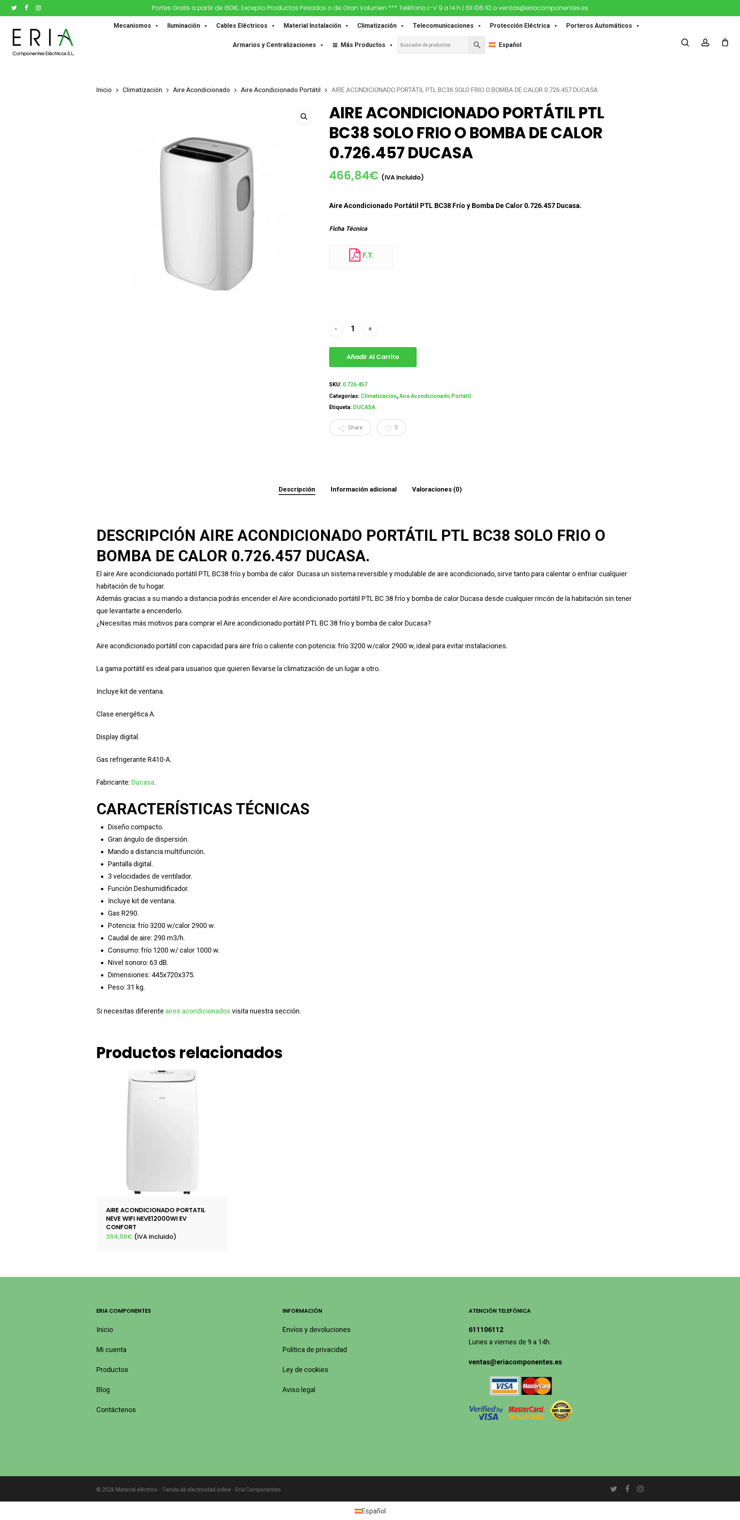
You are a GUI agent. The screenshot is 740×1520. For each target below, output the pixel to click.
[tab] (297, 489)
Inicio (104, 90)
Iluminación (183, 25)
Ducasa (142, 782)
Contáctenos (116, 1410)
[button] (304, 117)
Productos (112, 1370)
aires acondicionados (197, 1011)
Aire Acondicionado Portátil (281, 90)
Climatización (377, 25)
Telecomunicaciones (443, 25)
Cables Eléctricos (241, 25)
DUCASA (364, 407)
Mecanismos (132, 25)
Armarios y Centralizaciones (274, 45)
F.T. (367, 255)
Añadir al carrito (372, 356)
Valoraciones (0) (437, 489)
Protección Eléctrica (520, 25)
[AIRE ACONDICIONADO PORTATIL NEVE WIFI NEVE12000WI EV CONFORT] (161, 1130)
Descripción (297, 489)
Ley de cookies (305, 1370)
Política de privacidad (315, 1350)
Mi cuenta (111, 1350)
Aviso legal (299, 1390)
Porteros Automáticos (599, 25)
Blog (103, 1390)
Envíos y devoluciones (317, 1329)
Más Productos (363, 45)
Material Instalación (312, 25)
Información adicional (364, 489)
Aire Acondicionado (201, 90)
